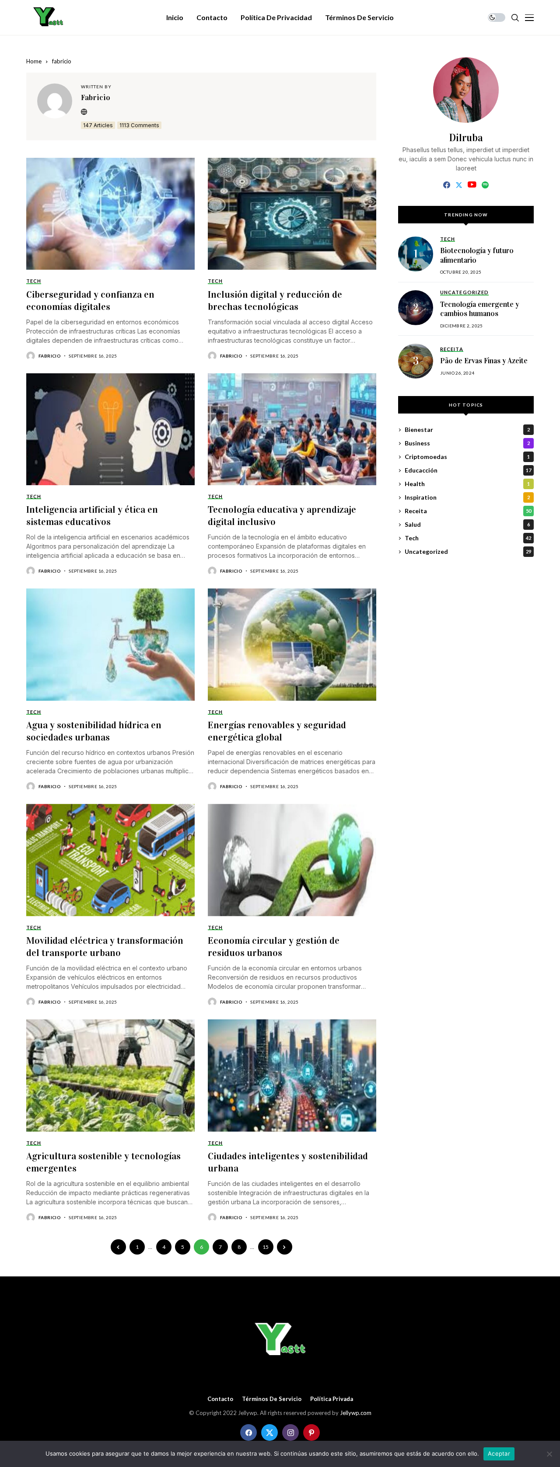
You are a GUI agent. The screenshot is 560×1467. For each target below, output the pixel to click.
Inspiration (467, 497)
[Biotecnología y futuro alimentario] (415, 253)
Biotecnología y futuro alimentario (477, 256)
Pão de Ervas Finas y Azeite (484, 361)
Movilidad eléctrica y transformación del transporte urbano (104, 947)
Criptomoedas (467, 457)
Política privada (331, 1399)
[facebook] (446, 184)
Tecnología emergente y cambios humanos (479, 309)
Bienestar (467, 430)
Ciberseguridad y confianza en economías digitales (90, 301)
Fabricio (95, 97)
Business (467, 443)
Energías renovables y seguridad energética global (277, 731)
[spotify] (485, 184)
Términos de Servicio (271, 1399)
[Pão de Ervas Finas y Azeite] (415, 361)
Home (34, 61)
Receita (468, 511)
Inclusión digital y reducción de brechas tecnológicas (275, 301)
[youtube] (472, 185)
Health (467, 484)
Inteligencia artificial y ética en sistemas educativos (92, 516)
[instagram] (290, 1432)
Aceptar (499, 1453)
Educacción (468, 470)
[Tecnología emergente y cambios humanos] (415, 307)
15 (265, 1247)
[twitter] (459, 185)
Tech (468, 538)
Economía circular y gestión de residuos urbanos (274, 947)
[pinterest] (311, 1432)
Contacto (220, 1399)
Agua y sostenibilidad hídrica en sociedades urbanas (93, 731)
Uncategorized (468, 552)
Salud (467, 524)
